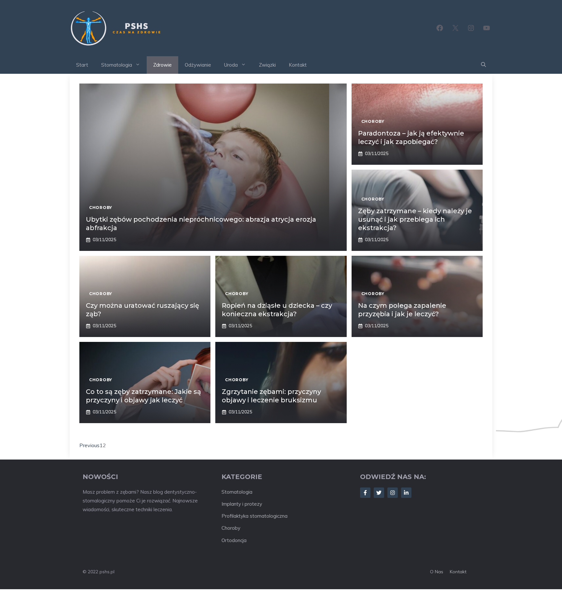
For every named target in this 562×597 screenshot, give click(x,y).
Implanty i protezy (241, 504)
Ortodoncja (234, 540)
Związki (267, 65)
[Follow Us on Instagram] (392, 492)
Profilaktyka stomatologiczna (254, 516)
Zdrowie (162, 65)
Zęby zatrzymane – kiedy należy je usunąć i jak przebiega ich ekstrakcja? (415, 219)
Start (82, 65)
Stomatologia (116, 65)
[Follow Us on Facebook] (365, 492)
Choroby (230, 528)
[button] (483, 65)
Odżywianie (198, 65)
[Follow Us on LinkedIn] (406, 492)
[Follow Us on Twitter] (379, 492)
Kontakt (298, 65)
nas (439, 572)
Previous (89, 445)
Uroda (231, 65)
